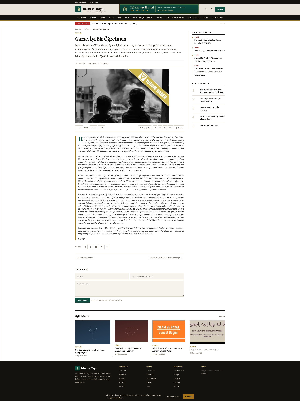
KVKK (176, 386)
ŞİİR (167, 18)
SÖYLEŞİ (159, 18)
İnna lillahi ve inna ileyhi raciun (204, 349)
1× (170, 128)
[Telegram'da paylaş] (101, 247)
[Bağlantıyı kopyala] (106, 247)
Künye (91, 2)
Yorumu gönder (82, 300)
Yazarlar (149, 374)
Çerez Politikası (116, 398)
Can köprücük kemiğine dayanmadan (211, 99)
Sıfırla (101, 128)
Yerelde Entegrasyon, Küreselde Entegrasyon (89, 351)
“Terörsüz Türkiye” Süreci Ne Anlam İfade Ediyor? (128, 349)
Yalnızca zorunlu (173, 396)
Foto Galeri (151, 378)
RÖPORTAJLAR (178, 18)
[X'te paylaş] (85, 247)
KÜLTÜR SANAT (218, 18)
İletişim (220, 9)
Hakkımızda (179, 370)
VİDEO (205, 18)
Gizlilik (177, 382)
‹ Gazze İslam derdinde (85, 258)
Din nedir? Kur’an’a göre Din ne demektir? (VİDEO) (114, 23)
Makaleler (150, 370)
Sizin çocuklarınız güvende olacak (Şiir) (212, 117)
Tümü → (222, 316)
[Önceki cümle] (155, 127)
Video (148, 382)
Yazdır (180, 128)
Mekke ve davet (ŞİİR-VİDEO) (210, 108)
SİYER (111, 18)
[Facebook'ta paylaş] (90, 247)
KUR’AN (102, 18)
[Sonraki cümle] (165, 127)
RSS (96, 2)
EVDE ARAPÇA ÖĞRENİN (142, 18)
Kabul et (188, 396)
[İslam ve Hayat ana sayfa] (95, 9)
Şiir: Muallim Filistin (209, 125)
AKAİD (119, 18)
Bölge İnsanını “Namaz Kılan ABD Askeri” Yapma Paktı (167, 349)
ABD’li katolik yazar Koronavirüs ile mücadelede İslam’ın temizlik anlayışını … (208, 71)
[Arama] (205, 9)
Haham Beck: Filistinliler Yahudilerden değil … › (166, 258)
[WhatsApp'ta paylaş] (96, 247)
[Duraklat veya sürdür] (160, 127)
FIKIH (127, 18)
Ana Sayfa (81, 18)
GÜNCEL (93, 18)
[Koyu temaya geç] (211, 9)
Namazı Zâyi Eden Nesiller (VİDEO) (209, 50)
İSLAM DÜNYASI (193, 18)
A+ (95, 128)
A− (80, 128)
